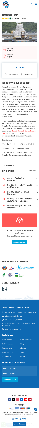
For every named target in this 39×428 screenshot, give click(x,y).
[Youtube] (25, 399)
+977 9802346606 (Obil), (13, 323)
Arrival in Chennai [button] (16, 179)
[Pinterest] (30, 399)
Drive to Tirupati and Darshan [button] (19, 186)
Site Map (23, 348)
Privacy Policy (20, 419)
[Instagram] (17, 399)
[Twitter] (13, 399)
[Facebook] (9, 399)
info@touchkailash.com (13, 316)
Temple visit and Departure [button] (19, 207)
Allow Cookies (19, 424)
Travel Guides (7, 340)
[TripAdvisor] (14, 18)
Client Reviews (7, 356)
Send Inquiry (19, 67)
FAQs (22, 352)
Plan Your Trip (7, 348)
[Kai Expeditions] (4, 289)
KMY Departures (8, 344)
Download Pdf (28, 74)
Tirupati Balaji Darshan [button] (18, 193)
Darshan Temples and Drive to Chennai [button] (19, 200)
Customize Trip (13, 74)
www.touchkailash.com (13, 329)
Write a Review (25, 340)
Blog (22, 344)
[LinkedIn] (21, 399)
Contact (23, 356)
